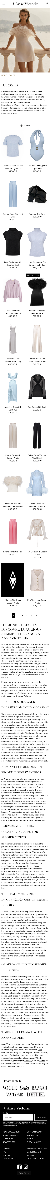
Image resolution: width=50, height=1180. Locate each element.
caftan (42, 1060)
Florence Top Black (37, 214)
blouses (27, 1060)
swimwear (12, 1063)
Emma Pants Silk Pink (12, 552)
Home (4, 75)
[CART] (47, 3)
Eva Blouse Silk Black (37, 407)
